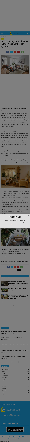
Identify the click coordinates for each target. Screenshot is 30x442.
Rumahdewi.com (15, 224)
